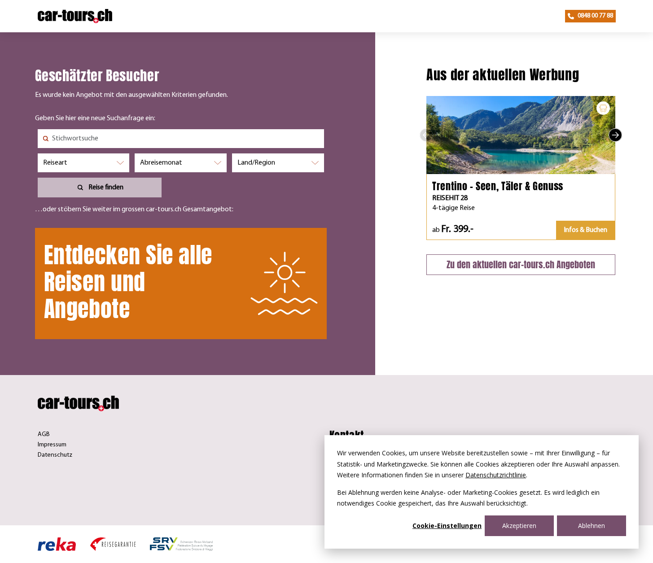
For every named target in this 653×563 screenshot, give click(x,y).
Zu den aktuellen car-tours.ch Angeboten (521, 264)
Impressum (52, 444)
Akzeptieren (519, 525)
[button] (426, 135)
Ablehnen (591, 525)
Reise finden (105, 187)
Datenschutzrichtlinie (495, 475)
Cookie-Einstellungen (447, 525)
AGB (44, 434)
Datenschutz (55, 455)
